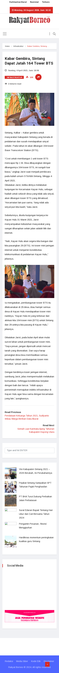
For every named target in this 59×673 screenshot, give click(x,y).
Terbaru (46, 2)
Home (7, 46)
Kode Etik (36, 661)
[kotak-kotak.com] (29, 616)
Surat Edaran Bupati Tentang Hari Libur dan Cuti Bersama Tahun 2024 (36, 514)
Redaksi (9, 661)
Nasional (34, 2)
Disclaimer (49, 661)
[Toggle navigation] (4, 33)
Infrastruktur (18, 46)
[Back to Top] (47, 664)
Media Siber (22, 661)
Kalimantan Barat (18, 2)
